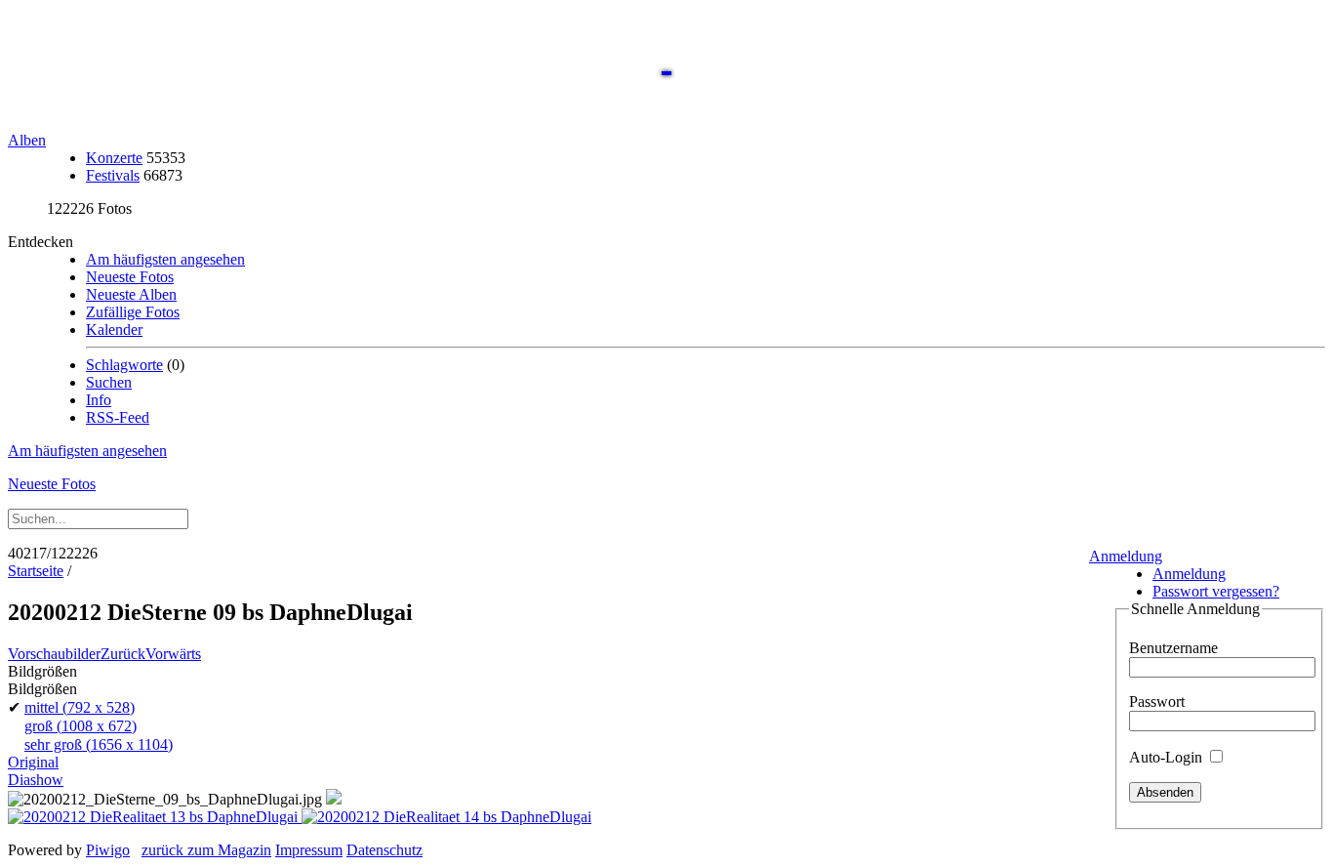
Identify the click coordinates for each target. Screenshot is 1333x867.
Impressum (309, 850)
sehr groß (98, 744)
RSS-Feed (117, 417)
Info (98, 400)
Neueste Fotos (130, 276)
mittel (79, 707)
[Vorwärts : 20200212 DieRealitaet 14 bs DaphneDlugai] (446, 816)
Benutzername (1173, 648)
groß (80, 726)
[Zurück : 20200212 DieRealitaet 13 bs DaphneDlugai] (155, 816)
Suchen (109, 382)
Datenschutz (384, 850)
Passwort (1157, 701)
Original (33, 762)
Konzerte (114, 157)
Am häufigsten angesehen (165, 259)
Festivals (113, 175)
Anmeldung (1125, 556)
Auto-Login (1167, 757)
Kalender (114, 329)
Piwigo (108, 850)
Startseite (35, 570)
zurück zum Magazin (206, 850)
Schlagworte (124, 364)
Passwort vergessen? (1215, 591)
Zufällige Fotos (133, 312)
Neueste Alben (131, 294)
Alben (27, 140)
